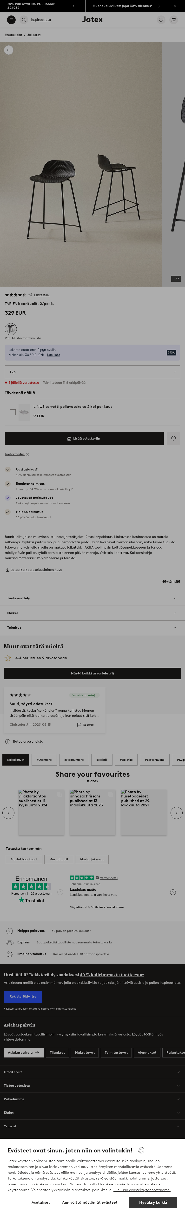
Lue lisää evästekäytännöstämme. (142, 1190)
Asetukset (41, 1202)
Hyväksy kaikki (153, 1202)
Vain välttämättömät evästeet (89, 1202)
